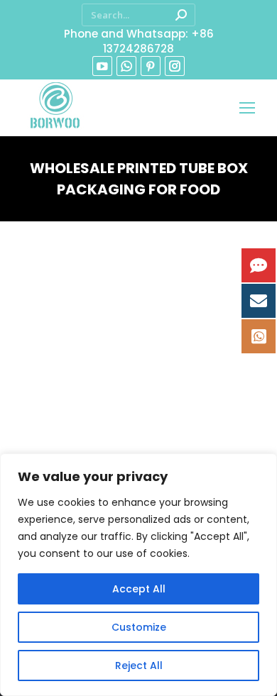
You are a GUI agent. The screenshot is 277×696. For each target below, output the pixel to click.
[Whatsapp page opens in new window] (126, 66)
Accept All (138, 589)
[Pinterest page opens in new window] (151, 66)
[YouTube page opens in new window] (102, 66)
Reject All (139, 665)
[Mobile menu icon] (247, 107)
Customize (139, 627)
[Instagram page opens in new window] (175, 66)
